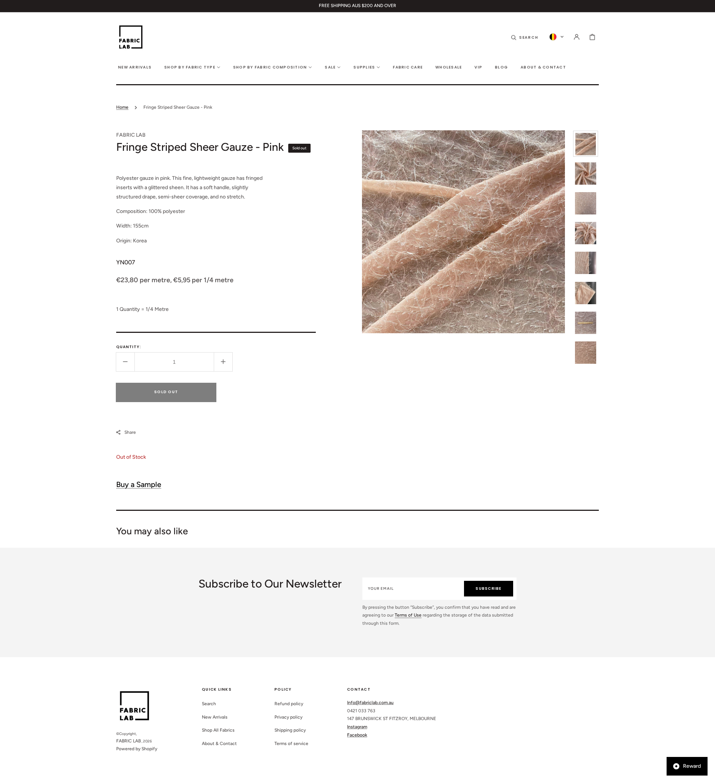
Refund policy (288, 703)
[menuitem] (135, 67)
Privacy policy (288, 717)
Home (122, 107)
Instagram (357, 726)
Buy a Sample (138, 484)
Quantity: (128, 347)
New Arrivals (215, 717)
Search (209, 703)
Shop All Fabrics (218, 730)
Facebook (357, 735)
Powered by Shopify (136, 748)
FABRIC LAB (128, 741)
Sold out (166, 392)
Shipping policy (290, 730)
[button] (524, 37)
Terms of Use (408, 615)
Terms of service (291, 743)
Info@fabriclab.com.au (370, 702)
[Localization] (556, 37)
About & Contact (219, 743)
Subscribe (488, 588)
